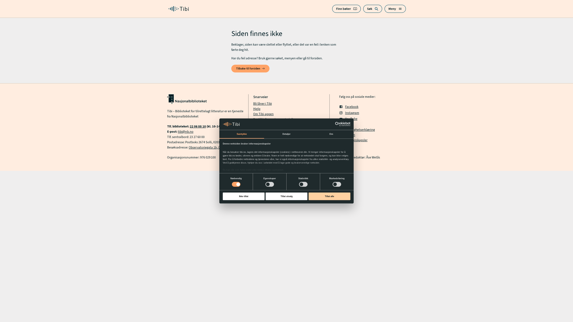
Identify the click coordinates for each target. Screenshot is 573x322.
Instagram (352, 112)
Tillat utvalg (287, 196)
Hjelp (256, 108)
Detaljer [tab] (286, 134)
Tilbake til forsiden (248, 68)
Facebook (351, 106)
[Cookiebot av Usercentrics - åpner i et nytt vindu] (337, 124)
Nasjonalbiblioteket (184, 116)
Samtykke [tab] (242, 134)
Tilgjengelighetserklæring (357, 129)
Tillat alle (329, 196)
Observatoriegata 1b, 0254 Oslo (210, 147)
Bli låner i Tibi (262, 103)
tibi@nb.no (185, 131)
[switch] (269, 184)
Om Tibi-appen (263, 114)
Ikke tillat (243, 196)
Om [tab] (331, 134)
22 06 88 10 (198, 126)
